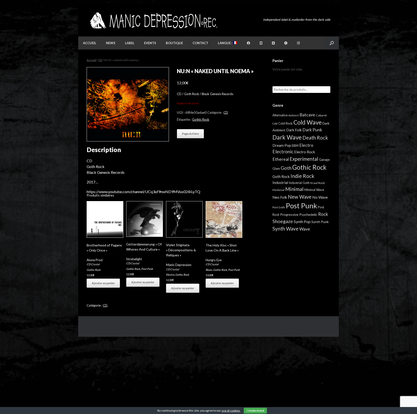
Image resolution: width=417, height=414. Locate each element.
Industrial (280, 182)
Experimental (304, 159)
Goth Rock (281, 176)
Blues (209, 269)
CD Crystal (93, 264)
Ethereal (280, 159)
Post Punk (147, 268)
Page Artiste (190, 133)
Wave (304, 229)
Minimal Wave (314, 190)
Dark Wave (287, 137)
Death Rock (315, 137)
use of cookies (231, 410)
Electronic (282, 151)
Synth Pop (302, 221)
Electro (170, 274)
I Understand (255, 410)
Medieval (278, 189)
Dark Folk (294, 130)
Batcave (307, 114)
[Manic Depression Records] (153, 21)
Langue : (225, 43)
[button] (332, 42)
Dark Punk (312, 129)
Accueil (89, 43)
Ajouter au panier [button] (103, 283)
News (110, 43)
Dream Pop (281, 145)
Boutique (174, 43)
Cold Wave (307, 122)
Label (129, 43)
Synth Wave (285, 229)
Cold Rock (285, 123)
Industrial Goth (299, 183)
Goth (286, 168)
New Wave (300, 197)
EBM (295, 145)
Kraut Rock (317, 183)
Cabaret (321, 115)
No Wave (320, 197)
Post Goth (278, 207)
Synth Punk (320, 222)
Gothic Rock (200, 119)
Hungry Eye (214, 260)
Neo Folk (279, 197)
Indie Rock (302, 176)
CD (100, 60)
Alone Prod (95, 260)
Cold (275, 123)
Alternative (280, 115)
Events (150, 43)
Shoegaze (282, 221)
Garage (324, 159)
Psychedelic (308, 214)
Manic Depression (178, 265)
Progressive (289, 214)
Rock (323, 214)
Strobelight (134, 259)
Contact (200, 43)
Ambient (293, 115)
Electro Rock (304, 151)
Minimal (294, 189)
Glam (276, 168)
